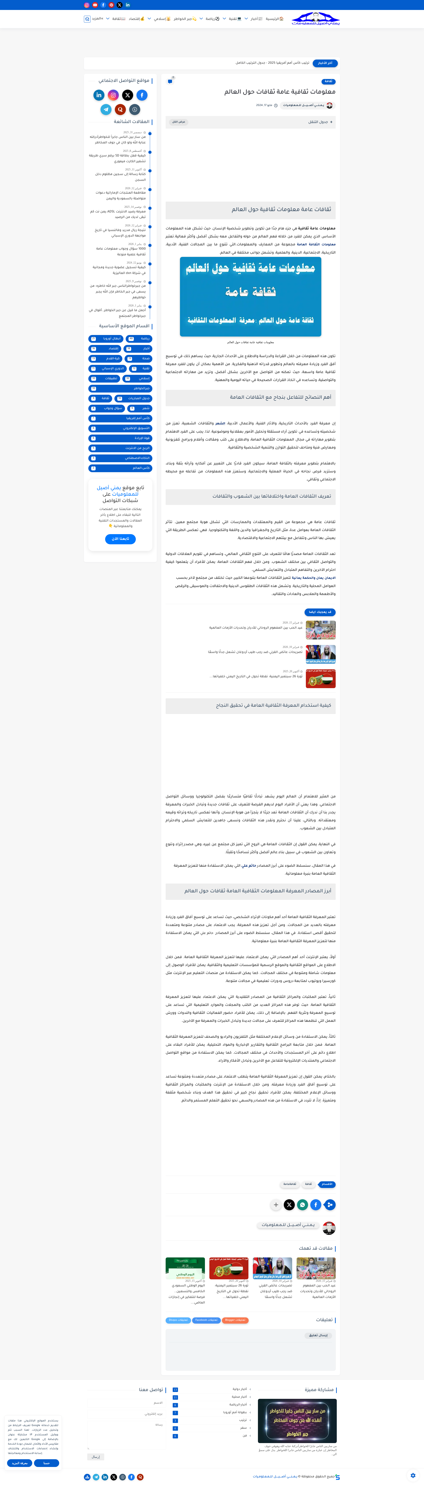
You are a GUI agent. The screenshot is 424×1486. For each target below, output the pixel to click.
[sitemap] (87, 1477)
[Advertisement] (212, 42)
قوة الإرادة (121, 438)
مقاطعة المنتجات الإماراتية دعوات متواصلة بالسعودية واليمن (121, 196)
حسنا (47, 1463)
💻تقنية (235, 19)
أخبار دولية (211, 1389)
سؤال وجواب (107, 408)
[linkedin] (128, 5)
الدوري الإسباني (108, 368)
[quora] (120, 109)
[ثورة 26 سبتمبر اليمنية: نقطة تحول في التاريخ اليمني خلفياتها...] (321, 678)
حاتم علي (248, 866)
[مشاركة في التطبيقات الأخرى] (276, 1204)
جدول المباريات (134, 398)
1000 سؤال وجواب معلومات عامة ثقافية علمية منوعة (121, 252)
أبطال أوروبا (106, 339)
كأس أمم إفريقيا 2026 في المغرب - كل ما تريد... (274, 63)
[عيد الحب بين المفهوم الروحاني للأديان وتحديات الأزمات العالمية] (321, 630)
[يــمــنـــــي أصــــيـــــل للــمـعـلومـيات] (316, 19)
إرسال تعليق (318, 1335)
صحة (139, 358)
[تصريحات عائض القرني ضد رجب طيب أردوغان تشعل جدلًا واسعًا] (321, 654)
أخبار (138, 348)
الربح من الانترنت (121, 448)
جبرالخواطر (121, 388)
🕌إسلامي (162, 19)
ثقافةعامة (290, 1184)
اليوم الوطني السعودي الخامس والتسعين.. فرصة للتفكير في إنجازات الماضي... (186, 1294)
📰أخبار (257, 19)
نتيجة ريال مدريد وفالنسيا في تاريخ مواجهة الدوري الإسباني (120, 233)
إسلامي (138, 378)
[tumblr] (134, 109)
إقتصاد (105, 348)
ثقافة (328, 81)
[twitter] (120, 5)
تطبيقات (104, 378)
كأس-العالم (121, 468)
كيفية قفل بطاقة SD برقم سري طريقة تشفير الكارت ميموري (117, 159)
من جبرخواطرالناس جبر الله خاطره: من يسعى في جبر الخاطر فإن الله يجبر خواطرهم (118, 292)
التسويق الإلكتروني (121, 428)
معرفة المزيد (20, 1463)
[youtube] (95, 5)
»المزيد (97, 19)
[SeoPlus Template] (337, 1477)
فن (211, 1436)
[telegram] (106, 109)
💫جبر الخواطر (185, 19)
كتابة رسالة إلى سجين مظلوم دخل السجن (120, 177)
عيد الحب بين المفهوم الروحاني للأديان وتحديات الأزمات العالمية (256, 628)
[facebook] (103, 5)
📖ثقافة (118, 19)
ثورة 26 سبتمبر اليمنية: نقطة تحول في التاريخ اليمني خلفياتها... (256, 677)
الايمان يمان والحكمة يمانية (314, 578)
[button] (315, 1204)
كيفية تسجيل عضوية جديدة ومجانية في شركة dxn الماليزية (119, 270)
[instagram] (87, 5)
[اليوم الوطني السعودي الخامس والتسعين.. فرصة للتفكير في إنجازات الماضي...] (185, 1268)
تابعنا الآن (120, 539)
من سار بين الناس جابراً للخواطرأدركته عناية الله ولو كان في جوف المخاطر (118, 140)
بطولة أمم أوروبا (211, 1413)
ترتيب (211, 1420)
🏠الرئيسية (275, 19)
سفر (211, 1428)
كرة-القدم (105, 358)
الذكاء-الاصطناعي (121, 458)
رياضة (140, 339)
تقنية (141, 368)
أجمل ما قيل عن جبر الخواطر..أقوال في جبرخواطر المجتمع (117, 313)
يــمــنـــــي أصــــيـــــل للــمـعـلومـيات (303, 105)
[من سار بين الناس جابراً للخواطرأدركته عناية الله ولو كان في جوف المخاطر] (297, 1421)
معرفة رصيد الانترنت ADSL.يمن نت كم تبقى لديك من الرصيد (118, 214)
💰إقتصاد (137, 19)
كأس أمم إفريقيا (121, 418)
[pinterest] (111, 5)
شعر (140, 408)
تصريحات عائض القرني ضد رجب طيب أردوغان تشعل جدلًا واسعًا (255, 652)
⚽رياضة (213, 19)
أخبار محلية (211, 1397)
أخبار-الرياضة (211, 1405)
